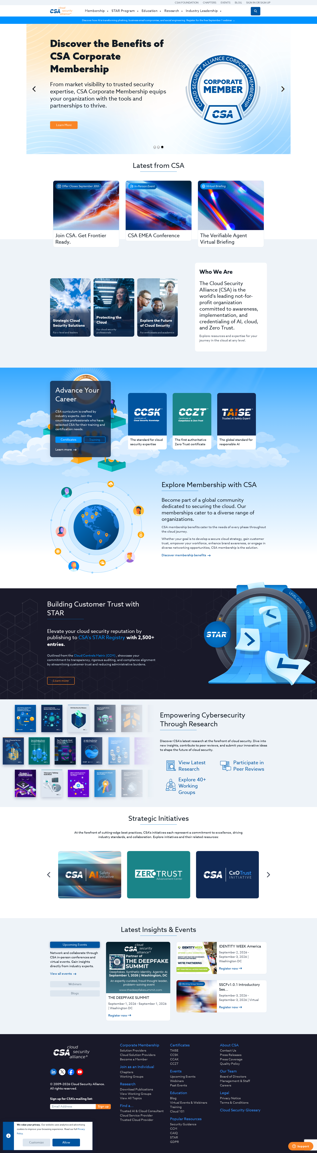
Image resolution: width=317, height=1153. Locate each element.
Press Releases (230, 1055)
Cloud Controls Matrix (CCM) (94, 655)
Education (178, 1093)
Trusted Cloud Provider (136, 1120)
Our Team (228, 1071)
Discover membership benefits (184, 555)
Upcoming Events (182, 1076)
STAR (174, 1137)
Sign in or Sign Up (258, 2)
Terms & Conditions (234, 1103)
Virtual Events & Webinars (188, 1103)
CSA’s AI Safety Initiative (63, 296)
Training (94, 440)
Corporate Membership (139, 1045)
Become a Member (133, 1059)
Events (225, 2)
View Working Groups (135, 1094)
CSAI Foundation (186, 2)
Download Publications (136, 1089)
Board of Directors (233, 1076)
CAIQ (174, 1133)
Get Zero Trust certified (63, 308)
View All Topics (131, 1098)
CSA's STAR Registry (102, 637)
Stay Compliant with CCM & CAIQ (110, 284)
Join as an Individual (137, 1067)
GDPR (174, 1142)
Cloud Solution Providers (137, 1055)
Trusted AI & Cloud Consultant (142, 1111)
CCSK (174, 1055)
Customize (36, 1142)
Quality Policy (230, 1064)
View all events (61, 973)
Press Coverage (231, 1059)
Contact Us (228, 1050)
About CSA (229, 1045)
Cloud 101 (177, 1111)
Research (128, 1084)
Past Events (178, 1085)
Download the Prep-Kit (69, 98)
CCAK (174, 1059)
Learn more (63, 449)
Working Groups (131, 1076)
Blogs (75, 993)
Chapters (209, 2)
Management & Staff (235, 1081)
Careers (225, 1085)
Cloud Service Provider (136, 1115)
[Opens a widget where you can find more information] (300, 1146)
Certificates (180, 1045)
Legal (224, 1093)
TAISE (174, 1050)
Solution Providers (133, 1050)
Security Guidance (183, 1124)
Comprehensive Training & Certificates (157, 284)
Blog (238, 2)
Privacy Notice (230, 1098)
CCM (173, 1129)
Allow (66, 1142)
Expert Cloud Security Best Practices (111, 308)
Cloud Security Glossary (240, 1110)
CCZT (174, 1064)
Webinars (74, 984)
